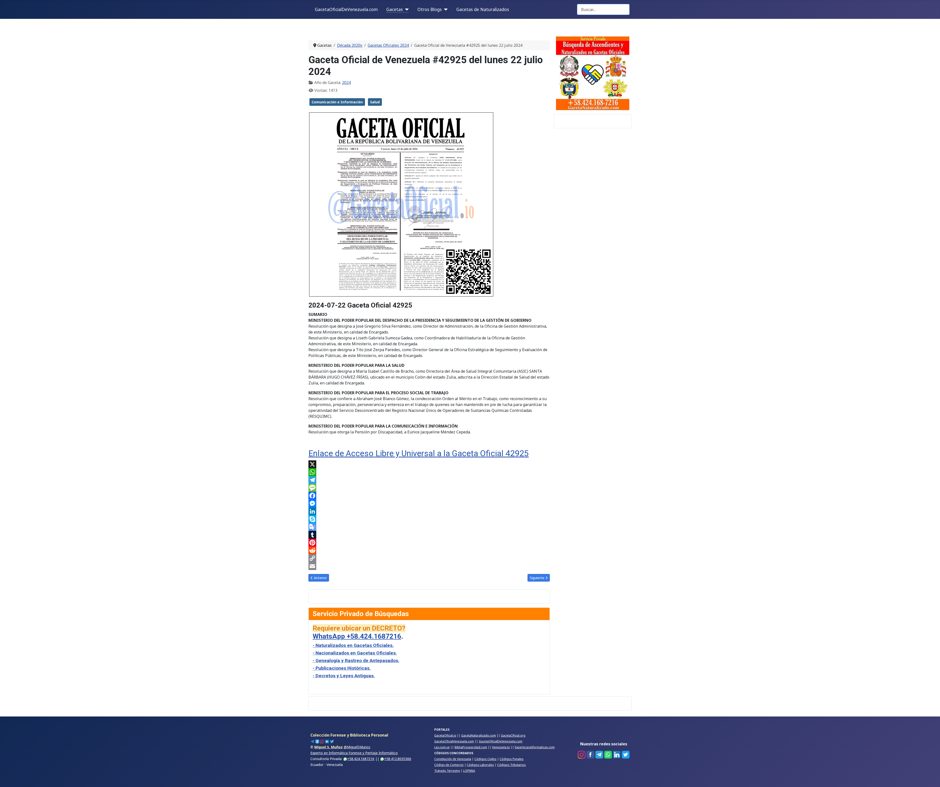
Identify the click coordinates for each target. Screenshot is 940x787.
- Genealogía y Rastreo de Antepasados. (356, 660)
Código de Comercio (449, 765)
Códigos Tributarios (511, 765)
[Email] (429, 566)
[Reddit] (429, 550)
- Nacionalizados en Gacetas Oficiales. (355, 653)
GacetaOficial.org (513, 735)
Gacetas (394, 9)
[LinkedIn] (429, 511)
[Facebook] (429, 496)
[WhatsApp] (429, 472)
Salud (375, 102)
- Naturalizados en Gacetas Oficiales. (353, 645)
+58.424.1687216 (360, 758)
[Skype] (429, 519)
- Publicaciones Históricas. (342, 668)
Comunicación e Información (337, 102)
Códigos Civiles (485, 759)
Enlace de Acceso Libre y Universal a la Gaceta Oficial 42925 (418, 453)
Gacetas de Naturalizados (482, 9)
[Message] (429, 488)
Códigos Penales (512, 759)
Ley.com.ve (442, 747)
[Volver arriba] (931, 778)
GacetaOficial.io (445, 735)
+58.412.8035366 (397, 758)
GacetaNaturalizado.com (478, 735)
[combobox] (603, 9)
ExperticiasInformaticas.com (535, 747)
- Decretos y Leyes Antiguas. (344, 676)
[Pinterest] (429, 543)
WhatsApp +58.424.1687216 (357, 636)
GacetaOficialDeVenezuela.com (346, 9)
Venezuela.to (501, 747)
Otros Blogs (429, 9)
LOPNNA (469, 771)
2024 (346, 82)
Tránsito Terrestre (447, 771)
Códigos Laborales (480, 765)
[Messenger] (429, 503)
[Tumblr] (429, 535)
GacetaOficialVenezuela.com (454, 741)
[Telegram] (429, 480)
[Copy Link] (429, 558)
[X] (429, 464)
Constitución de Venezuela (452, 759)
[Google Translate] (429, 527)
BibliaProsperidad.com (471, 747)
